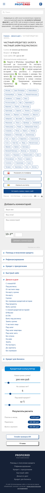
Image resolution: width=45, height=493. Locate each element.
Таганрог (8, 167)
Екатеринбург (9, 94)
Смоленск (8, 163)
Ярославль (19, 118)
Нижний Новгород (31, 94)
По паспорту (11, 345)
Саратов (18, 110)
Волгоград (26, 106)
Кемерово (36, 122)
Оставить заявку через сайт (22, 191)
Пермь (17, 106)
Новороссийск (28, 155)
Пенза (17, 131)
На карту (9, 295)
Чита (26, 167)
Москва (7, 90)
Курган (7, 155)
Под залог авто (12, 333)
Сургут (29, 163)
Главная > (7, 36)
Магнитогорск (33, 143)
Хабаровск (8, 118)
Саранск (28, 159)
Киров (25, 131)
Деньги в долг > (16, 36)
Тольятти (36, 110)
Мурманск (16, 155)
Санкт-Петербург (19, 90)
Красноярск (29, 102)
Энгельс (34, 167)
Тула (6, 139)
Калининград (30, 135)
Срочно (9, 298)
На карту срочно (12, 292)
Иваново (8, 147)
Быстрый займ (12, 273)
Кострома (33, 151)
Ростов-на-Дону (10, 102)
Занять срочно (11, 321)
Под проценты (11, 304)
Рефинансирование (15, 259)
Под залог (10, 327)
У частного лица (12, 324)
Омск (25, 98)
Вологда (23, 151)
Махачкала (8, 122)
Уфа (20, 102)
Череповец (18, 167)
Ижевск (7, 114)
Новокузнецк (9, 127)
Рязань (19, 127)
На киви (9, 339)
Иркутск (35, 114)
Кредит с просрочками (16, 266)
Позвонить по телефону (22, 173)
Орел (38, 155)
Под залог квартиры (14, 330)
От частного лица (12, 289)
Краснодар (8, 110)
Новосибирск (32, 90)
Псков (20, 159)
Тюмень (27, 110)
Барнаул (16, 114)
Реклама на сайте (34, 247)
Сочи (7, 143)
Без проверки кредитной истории (19, 301)
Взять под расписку (13, 319)
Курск (14, 139)
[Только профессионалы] (22, 5)
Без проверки (11, 351)
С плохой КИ (11, 283)
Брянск (16, 147)
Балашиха (8, 135)
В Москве (9, 313)
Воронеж (8, 106)
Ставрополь (23, 139)
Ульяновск (26, 114)
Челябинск (8, 98)
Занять (8, 342)
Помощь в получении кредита (19, 253)
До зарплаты (11, 348)
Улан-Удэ (15, 143)
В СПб (8, 316)
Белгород (25, 147)
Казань (20, 94)
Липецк (32, 131)
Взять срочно (11, 307)
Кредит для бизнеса (15, 359)
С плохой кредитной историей (17, 310)
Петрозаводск (9, 159)
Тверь (24, 143)
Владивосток (30, 118)
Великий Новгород (11, 151)
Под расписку (11, 286)
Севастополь (34, 139)
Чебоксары (18, 135)
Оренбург (26, 122)
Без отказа (10, 336)
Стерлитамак (19, 163)
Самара (18, 98)
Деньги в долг (12, 280)
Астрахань (8, 131)
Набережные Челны (31, 127)
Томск (18, 122)
